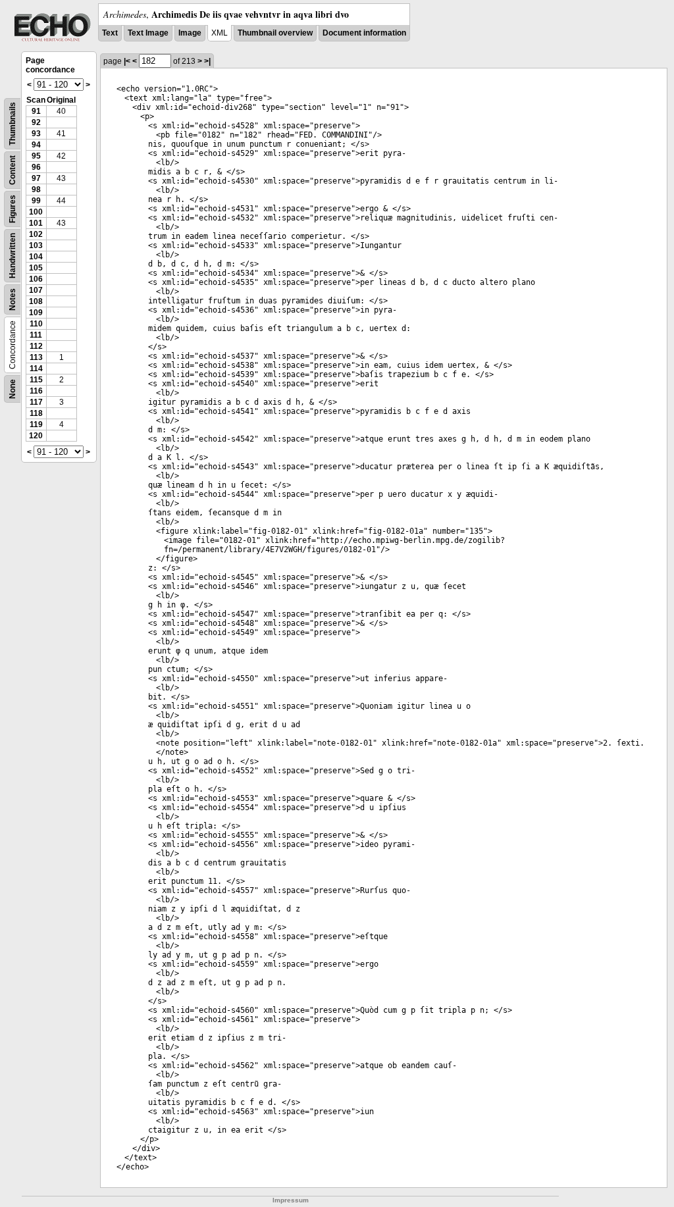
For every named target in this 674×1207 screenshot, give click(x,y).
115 (36, 379)
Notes (12, 299)
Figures (12, 209)
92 (36, 122)
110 (36, 323)
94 (36, 144)
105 (36, 267)
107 (36, 290)
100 (36, 212)
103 (36, 245)
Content (12, 170)
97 (36, 178)
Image (189, 33)
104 (36, 256)
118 (36, 413)
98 (36, 189)
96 (36, 167)
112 (36, 346)
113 (36, 357)
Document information (364, 33)
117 (36, 402)
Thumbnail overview (275, 33)
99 (36, 200)
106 (36, 279)
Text (110, 33)
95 (36, 156)
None (12, 389)
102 (36, 234)
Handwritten (12, 255)
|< (127, 61)
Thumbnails (12, 123)
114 (36, 368)
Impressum (290, 1200)
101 (36, 223)
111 (36, 335)
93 (36, 133)
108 (36, 301)
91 (36, 111)
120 (36, 435)
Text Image (148, 33)
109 (36, 312)
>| (207, 61)
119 (36, 424)
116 (36, 391)
